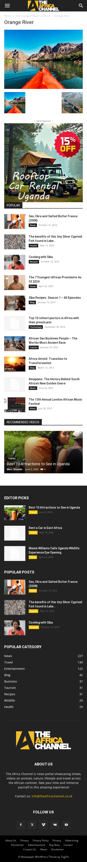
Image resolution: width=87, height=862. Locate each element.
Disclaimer (17, 845)
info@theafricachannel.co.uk (52, 796)
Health (33, 245)
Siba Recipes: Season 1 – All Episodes (55, 297)
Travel (33, 512)
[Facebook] (20, 825)
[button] (7, 5)
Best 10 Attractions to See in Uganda (38, 464)
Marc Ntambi (14, 469)
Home (7, 16)
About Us (10, 840)
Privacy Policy (41, 840)
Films (32, 408)
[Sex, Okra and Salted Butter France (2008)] (14, 221)
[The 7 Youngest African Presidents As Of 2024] (14, 282)
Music (33, 388)
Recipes (34, 261)
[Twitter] (32, 825)
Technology (36, 326)
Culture (33, 347)
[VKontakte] (55, 825)
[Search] (81, 5)
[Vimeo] (43, 825)
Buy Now (54, 845)
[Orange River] (43, 88)
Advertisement (36, 845)
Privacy (24, 840)
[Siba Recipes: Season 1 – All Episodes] (14, 303)
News (33, 225)
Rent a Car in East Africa (45, 528)
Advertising (71, 840)
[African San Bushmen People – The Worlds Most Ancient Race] (14, 343)
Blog (32, 302)
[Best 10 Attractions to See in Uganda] (43, 452)
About (43, 849)
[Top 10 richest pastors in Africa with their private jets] (14, 323)
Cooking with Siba (41, 257)
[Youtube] (66, 825)
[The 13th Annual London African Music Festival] (14, 404)
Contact (68, 845)
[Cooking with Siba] (14, 262)
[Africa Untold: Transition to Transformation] (14, 364)
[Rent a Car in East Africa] (14, 533)
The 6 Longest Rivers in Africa (32, 16)
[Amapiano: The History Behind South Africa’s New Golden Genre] (14, 384)
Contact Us (29, 849)
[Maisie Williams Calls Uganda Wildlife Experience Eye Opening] (14, 553)
